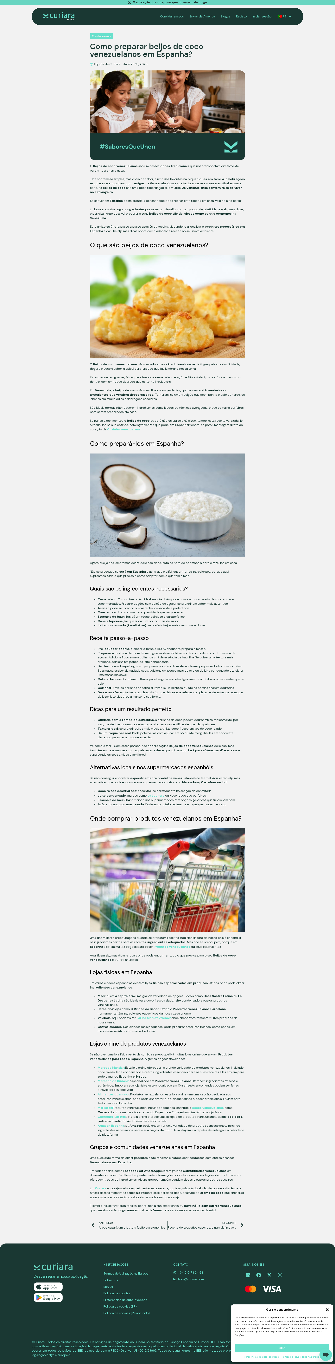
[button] (327, 1310)
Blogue (225, 16)
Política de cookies (117, 1293)
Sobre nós (111, 1280)
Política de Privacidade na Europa (300, 1356)
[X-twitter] (269, 1275)
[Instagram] (280, 1275)
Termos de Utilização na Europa (126, 1273)
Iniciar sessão (262, 16)
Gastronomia (101, 36)
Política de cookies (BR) (120, 1306)
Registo (241, 16)
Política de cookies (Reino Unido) (127, 1313)
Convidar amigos (172, 16)
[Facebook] (258, 1275)
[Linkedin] (248, 1275)
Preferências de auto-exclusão (261, 1356)
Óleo (282, 1348)
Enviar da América (202, 16)
